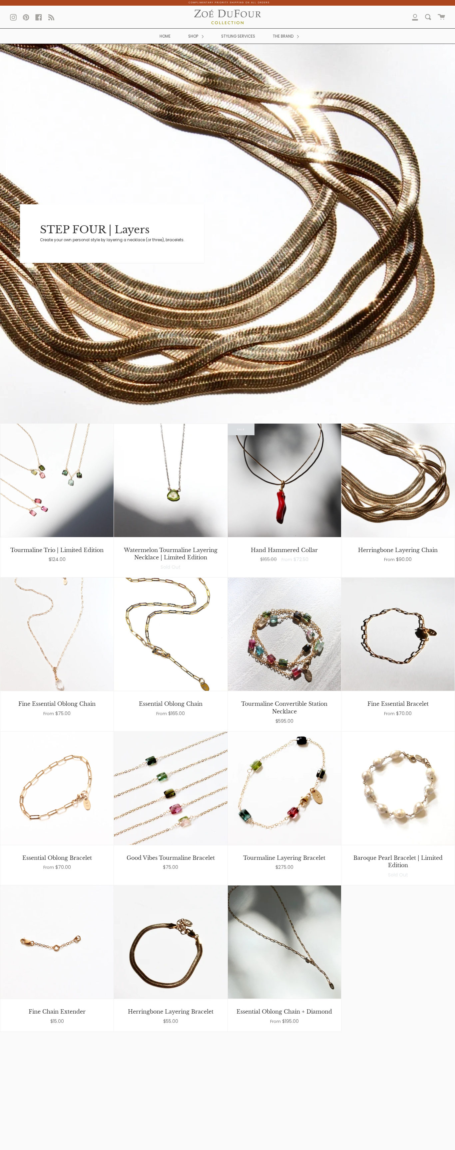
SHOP (193, 36)
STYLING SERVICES (238, 36)
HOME (165, 36)
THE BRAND (283, 36)
